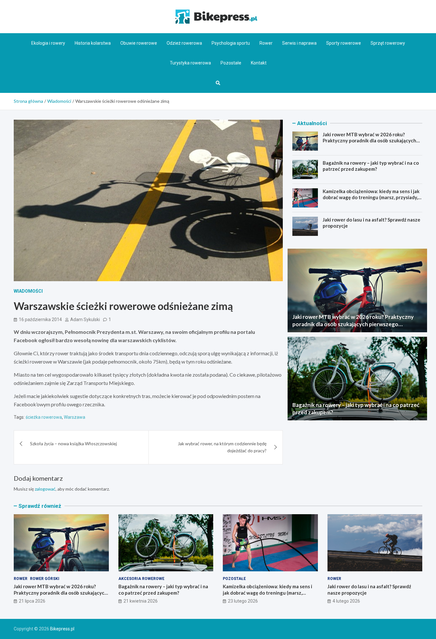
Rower (266, 43)
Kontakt (259, 62)
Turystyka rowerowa (190, 62)
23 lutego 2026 (243, 601)
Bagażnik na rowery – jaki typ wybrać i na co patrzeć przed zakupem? (371, 166)
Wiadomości (28, 291)
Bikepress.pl (62, 628)
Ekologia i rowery (48, 43)
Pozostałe (231, 62)
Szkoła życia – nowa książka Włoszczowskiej (73, 443)
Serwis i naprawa (299, 43)
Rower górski (44, 578)
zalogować (45, 489)
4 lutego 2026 (346, 601)
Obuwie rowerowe (138, 43)
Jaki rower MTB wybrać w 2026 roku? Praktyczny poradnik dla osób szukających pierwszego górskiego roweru (369, 141)
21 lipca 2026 (32, 601)
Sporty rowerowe (343, 43)
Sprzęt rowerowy (388, 43)
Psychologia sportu (231, 43)
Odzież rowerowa (184, 43)
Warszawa (74, 417)
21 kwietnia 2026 (141, 601)
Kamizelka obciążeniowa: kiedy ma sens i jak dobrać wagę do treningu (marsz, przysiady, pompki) (371, 197)
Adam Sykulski (85, 319)
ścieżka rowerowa (44, 417)
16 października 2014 (40, 319)
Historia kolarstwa (93, 43)
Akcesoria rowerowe (141, 578)
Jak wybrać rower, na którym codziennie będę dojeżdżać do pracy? (222, 447)
